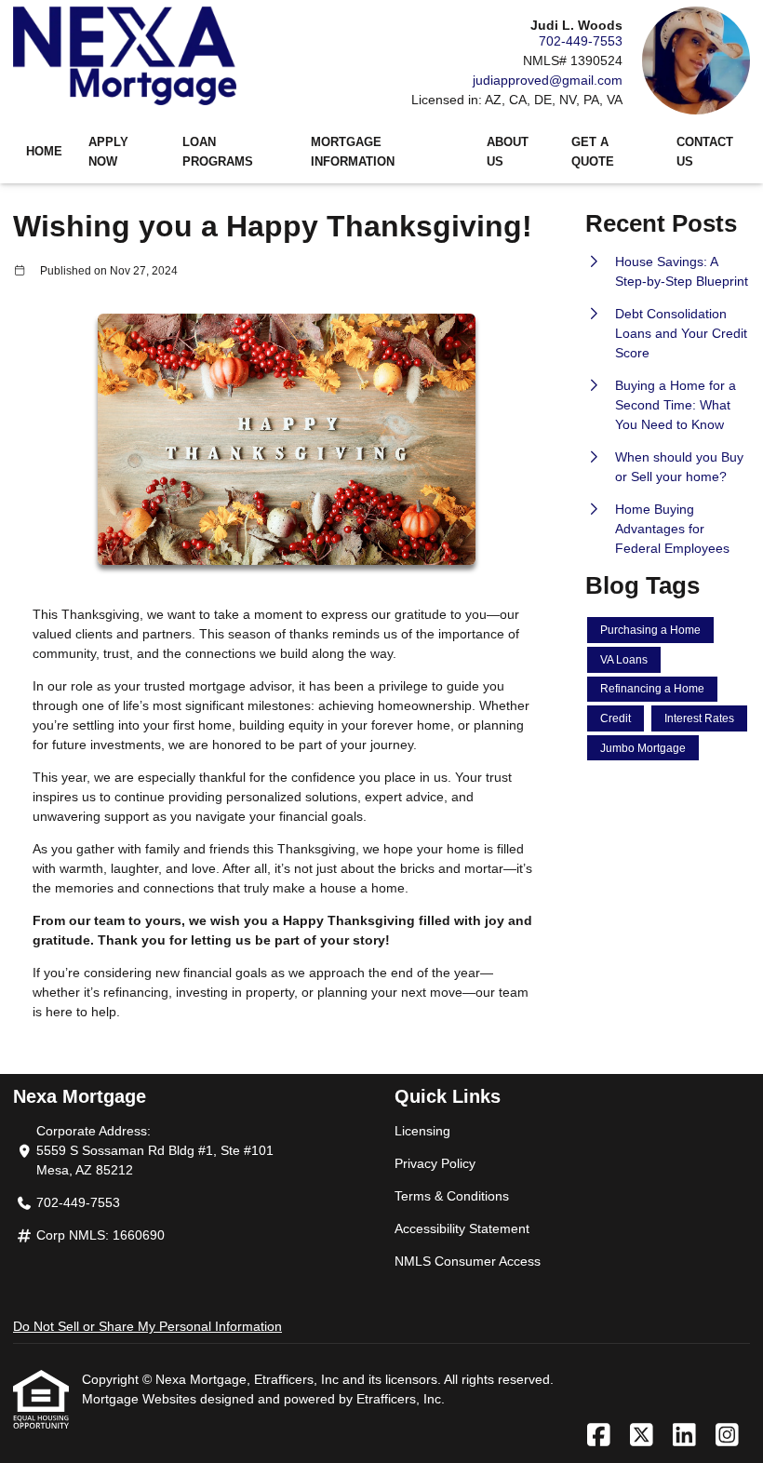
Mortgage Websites (141, 1398)
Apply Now (108, 152)
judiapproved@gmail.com (547, 80)
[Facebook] (598, 1436)
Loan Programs (217, 152)
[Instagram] (727, 1436)
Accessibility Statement (462, 1228)
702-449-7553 (580, 41)
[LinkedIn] (684, 1436)
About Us (508, 152)
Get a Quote (592, 152)
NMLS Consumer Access (468, 1261)
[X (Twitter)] (641, 1436)
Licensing (422, 1130)
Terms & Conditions (452, 1195)
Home (44, 151)
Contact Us (704, 152)
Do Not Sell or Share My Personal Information (147, 1326)
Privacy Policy (435, 1163)
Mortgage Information (353, 152)
